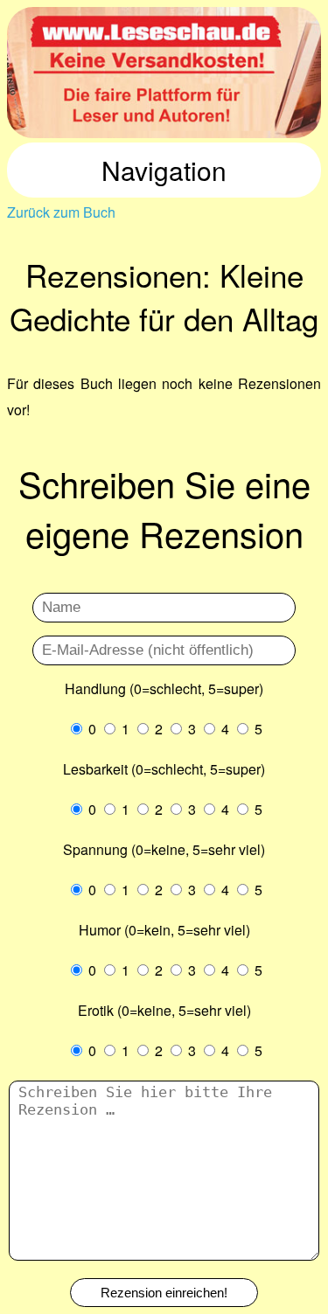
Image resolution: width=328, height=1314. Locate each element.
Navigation (164, 170)
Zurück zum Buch (61, 212)
